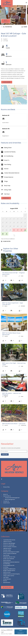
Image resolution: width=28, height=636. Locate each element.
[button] (26, 2)
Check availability (21, 632)
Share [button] (25, 27)
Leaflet (19, 103)
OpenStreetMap (24, 103)
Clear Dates (6, 241)
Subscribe (4, 454)
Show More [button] (6, 82)
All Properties (7, 27)
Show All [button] (6, 198)
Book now (8, 587)
